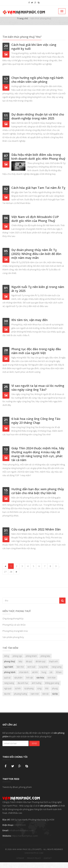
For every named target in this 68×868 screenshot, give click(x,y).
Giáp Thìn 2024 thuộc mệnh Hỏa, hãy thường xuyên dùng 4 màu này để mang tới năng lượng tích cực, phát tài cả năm (37, 454)
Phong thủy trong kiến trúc (15, 630)
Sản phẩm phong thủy (13, 637)
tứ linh (18, 688)
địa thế (7, 693)
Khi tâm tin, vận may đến (29, 320)
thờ (46, 688)
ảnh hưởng (36, 683)
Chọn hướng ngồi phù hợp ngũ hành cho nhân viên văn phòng (37, 80)
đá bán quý (40, 661)
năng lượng (56, 666)
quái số (7, 677)
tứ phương (29, 688)
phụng (55, 688)
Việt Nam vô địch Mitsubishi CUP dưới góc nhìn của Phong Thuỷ (35, 219)
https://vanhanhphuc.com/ (25, 835)
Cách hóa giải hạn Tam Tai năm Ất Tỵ (38, 188)
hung (44, 672)
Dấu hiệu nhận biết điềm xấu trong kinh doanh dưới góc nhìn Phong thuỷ (38, 157)
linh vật (29, 677)
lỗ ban (59, 672)
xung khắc (43, 666)
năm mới (35, 693)
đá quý (29, 661)
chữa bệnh (23, 672)
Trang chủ (22, 18)
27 (5, 571)
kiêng (6, 656)
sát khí (35, 672)
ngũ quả (7, 688)
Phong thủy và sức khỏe (14, 624)
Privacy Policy (34, 858)
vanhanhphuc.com (34, 853)
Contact (48, 858)
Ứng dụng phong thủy (12, 618)
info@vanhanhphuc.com (21, 830)
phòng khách (31, 656)
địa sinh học (23, 683)
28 (11, 571)
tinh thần (52, 677)
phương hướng (20, 693)
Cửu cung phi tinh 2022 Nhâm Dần (36, 529)
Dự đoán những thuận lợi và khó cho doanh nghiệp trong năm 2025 (37, 116)
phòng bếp (45, 656)
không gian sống (52, 683)
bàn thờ (20, 666)
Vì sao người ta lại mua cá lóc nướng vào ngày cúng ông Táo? (37, 388)
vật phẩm (18, 677)
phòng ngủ (17, 656)
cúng (39, 688)
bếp (20, 661)
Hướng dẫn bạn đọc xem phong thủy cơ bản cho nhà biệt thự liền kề (37, 491)
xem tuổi (31, 666)
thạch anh (53, 661)
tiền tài (45, 693)
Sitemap (20, 858)
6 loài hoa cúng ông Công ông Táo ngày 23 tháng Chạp (35, 421)
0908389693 (20, 824)
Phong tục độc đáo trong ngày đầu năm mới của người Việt (36, 351)
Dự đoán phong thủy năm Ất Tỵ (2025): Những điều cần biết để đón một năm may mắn (36, 254)
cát (51, 672)
